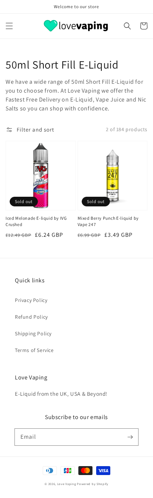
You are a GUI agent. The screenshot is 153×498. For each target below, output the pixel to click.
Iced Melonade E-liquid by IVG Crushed (36, 221)
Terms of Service (34, 350)
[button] (9, 26)
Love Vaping (66, 484)
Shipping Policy (33, 333)
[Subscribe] (130, 437)
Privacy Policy (31, 300)
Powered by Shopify (92, 484)
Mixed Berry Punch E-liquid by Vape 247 (108, 221)
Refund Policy (31, 316)
